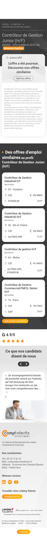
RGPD (20, 523)
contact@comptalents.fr (20, 461)
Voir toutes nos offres (15, 321)
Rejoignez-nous (12, 496)
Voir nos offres (23, 78)
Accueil (5, 24)
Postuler (23, 531)
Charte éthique (31, 523)
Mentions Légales (9, 523)
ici (33, 119)
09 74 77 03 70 (14, 458)
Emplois (17, 24)
